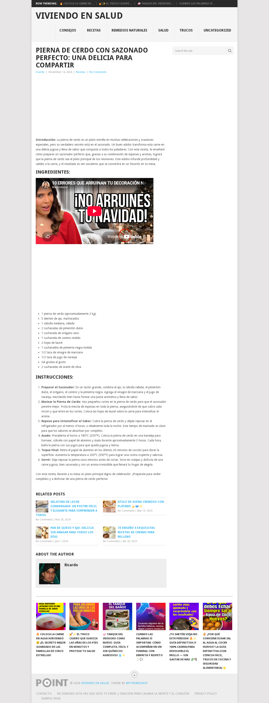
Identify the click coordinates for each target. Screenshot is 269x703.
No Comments (98, 72)
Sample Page (51, 698)
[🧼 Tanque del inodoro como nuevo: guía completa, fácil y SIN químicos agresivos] (117, 616)
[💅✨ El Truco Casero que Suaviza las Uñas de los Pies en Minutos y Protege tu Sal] (84, 616)
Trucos (186, 30)
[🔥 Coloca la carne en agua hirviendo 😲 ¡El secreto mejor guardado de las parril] (51, 616)
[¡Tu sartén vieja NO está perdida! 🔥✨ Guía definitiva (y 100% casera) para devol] (184, 616)
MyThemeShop (136, 683)
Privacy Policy (205, 693)
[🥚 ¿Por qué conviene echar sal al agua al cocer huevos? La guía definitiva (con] (217, 616)
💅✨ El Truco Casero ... (115, 3)
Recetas (94, 30)
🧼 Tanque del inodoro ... (156, 3)
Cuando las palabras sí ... (197, 3)
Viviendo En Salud (79, 15)
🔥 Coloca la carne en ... (77, 3)
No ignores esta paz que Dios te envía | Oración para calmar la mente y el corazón (123, 693)
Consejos (67, 30)
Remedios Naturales (129, 30)
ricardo (40, 72)
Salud (163, 30)
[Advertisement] (101, 105)
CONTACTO (44, 693)
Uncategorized (217, 30)
